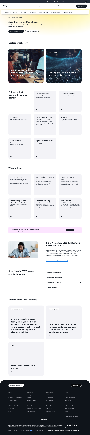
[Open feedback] (88, 217)
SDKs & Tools (49, 397)
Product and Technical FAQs (34, 408)
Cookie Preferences (39, 430)
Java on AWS (49, 405)
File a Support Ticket (70, 397)
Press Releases (12, 414)
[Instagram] (72, 425)
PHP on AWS (49, 408)
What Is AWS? (11, 395)
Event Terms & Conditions (71, 416)
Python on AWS (50, 403)
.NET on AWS (49, 400)
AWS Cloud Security (13, 405)
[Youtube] (76, 425)
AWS (9, 17)
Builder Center (49, 395)
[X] (65, 425)
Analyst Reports (31, 411)
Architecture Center (32, 405)
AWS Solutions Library (32, 403)
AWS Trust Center (31, 400)
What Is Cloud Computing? (15, 397)
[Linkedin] (70, 425)
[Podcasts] (79, 425)
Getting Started (31, 395)
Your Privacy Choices (25, 430)
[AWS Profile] (86, 2)
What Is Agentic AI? (13, 400)
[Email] (65, 428)
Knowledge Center (69, 403)
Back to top (44, 419)
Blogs (9, 411)
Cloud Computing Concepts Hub (16, 403)
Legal (66, 411)
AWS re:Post (68, 400)
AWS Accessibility (69, 408)
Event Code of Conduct (70, 414)
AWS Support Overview (71, 405)
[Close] (78, 230)
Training (29, 397)
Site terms (16, 430)
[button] (19, 6)
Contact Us (67, 395)
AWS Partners (30, 414)
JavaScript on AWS (50, 411)
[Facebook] (67, 425)
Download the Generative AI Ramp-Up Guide (57, 261)
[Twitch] (74, 425)
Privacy (10, 430)
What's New (11, 408)
